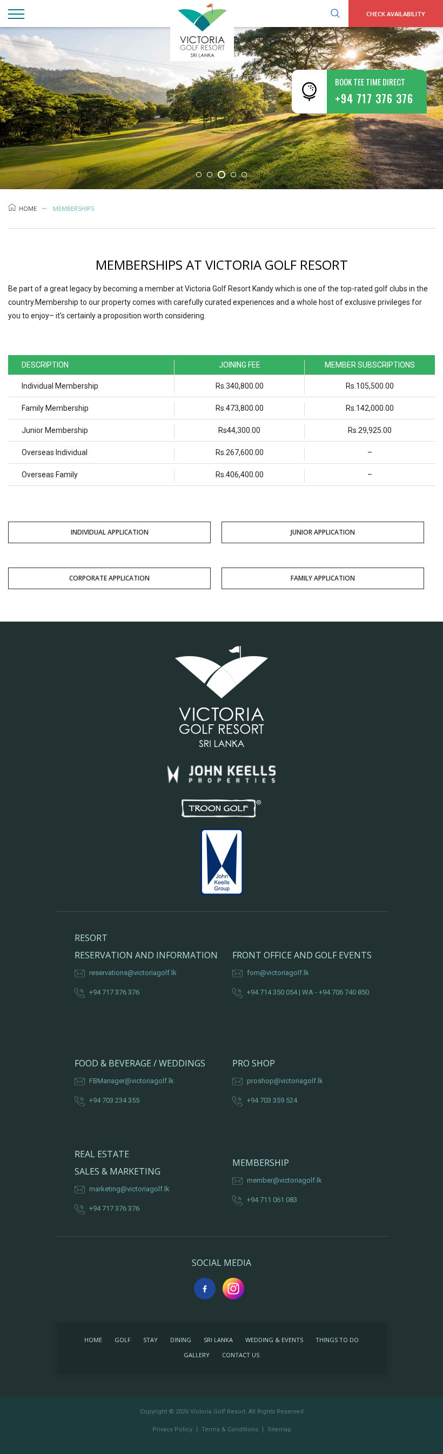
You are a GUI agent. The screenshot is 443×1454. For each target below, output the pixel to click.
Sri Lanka (218, 1340)
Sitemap (279, 1429)
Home (28, 208)
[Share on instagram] (233, 1288)
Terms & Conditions (230, 1429)
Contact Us (240, 1355)
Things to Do (337, 1340)
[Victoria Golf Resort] (221, 30)
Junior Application (323, 532)
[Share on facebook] (205, 1288)
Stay (150, 1340)
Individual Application (110, 532)
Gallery (197, 1355)
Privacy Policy (172, 1429)
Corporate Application (109, 578)
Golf (123, 1340)
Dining (180, 1340)
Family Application (323, 578)
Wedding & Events (274, 1340)
